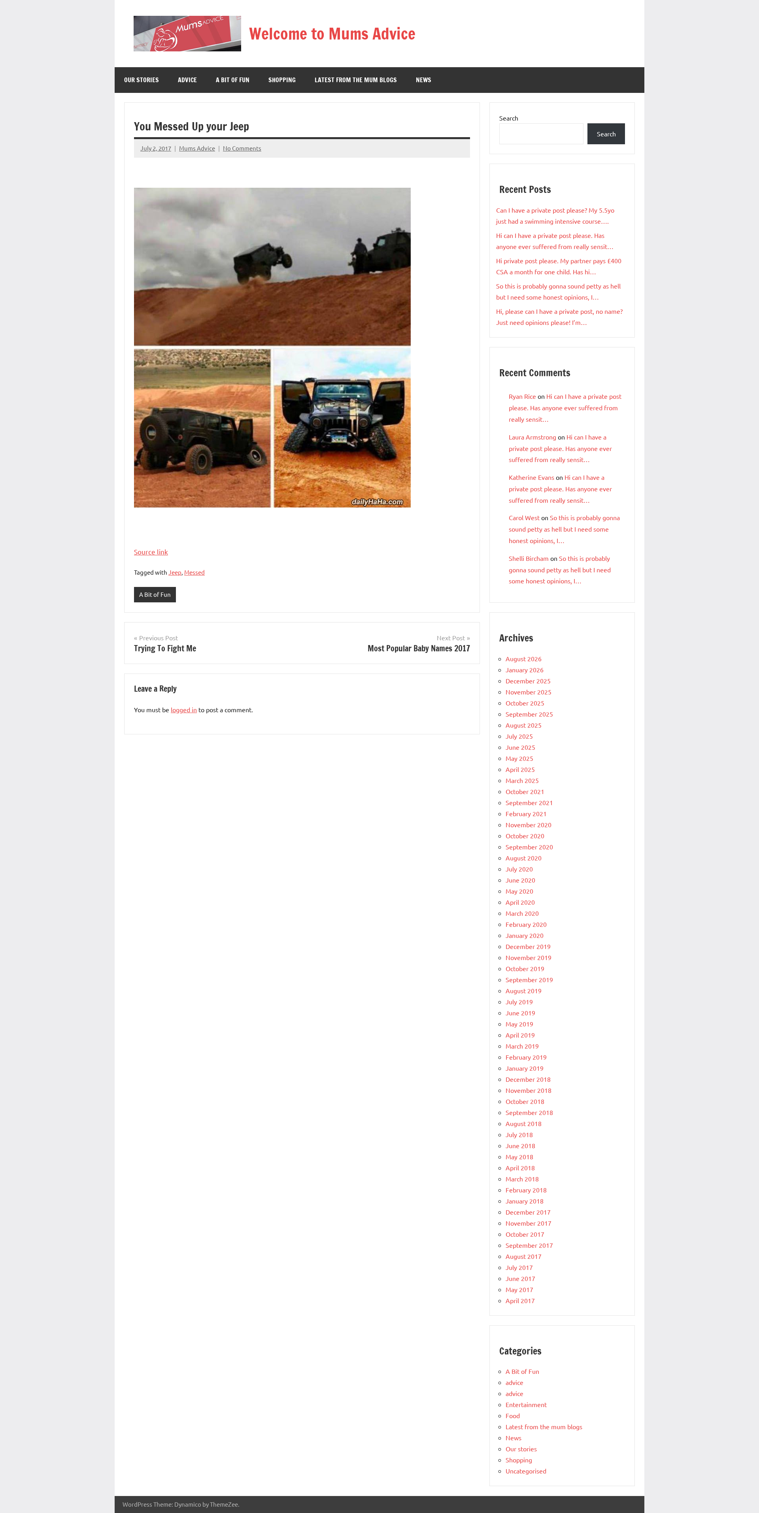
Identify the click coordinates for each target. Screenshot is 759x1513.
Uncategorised (526, 1471)
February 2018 (526, 1190)
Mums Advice (197, 148)
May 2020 (519, 891)
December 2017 (528, 1212)
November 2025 (528, 692)
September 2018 (529, 1112)
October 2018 (525, 1101)
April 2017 (520, 1300)
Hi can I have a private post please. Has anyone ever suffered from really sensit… (565, 407)
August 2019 (524, 990)
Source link (151, 551)
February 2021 (526, 813)
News (423, 79)
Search (508, 118)
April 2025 (520, 769)
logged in (184, 709)
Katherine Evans (531, 477)
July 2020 (519, 869)
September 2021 (529, 802)
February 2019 (526, 1057)
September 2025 (529, 714)
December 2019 (528, 946)
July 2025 (519, 736)
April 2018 (520, 1168)
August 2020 (524, 858)
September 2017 (529, 1245)
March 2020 (522, 913)
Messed (194, 572)
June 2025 (520, 747)
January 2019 (525, 1068)
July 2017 (519, 1267)
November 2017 (528, 1223)
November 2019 (528, 957)
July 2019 (519, 1002)
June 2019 (520, 1013)
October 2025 (525, 703)
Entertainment (526, 1404)
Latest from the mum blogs (356, 79)
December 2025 (528, 681)
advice (187, 79)
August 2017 (524, 1256)
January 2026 (525, 669)
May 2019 (519, 1024)
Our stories (141, 79)
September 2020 (529, 847)
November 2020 (528, 824)
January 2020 (525, 935)
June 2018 (520, 1145)
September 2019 (529, 979)
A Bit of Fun (232, 79)
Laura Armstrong (532, 437)
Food (513, 1415)
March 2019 (522, 1046)
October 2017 (525, 1234)
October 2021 (525, 791)
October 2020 (525, 836)
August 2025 (524, 725)
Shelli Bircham (529, 558)
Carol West (524, 517)
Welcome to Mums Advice (332, 33)
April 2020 (520, 902)
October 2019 (525, 968)
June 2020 (520, 880)
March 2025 (522, 780)
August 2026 (524, 658)
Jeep (174, 572)
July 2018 (519, 1134)
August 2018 (524, 1123)
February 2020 (526, 924)
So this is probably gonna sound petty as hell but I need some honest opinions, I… (564, 528)
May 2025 (519, 758)
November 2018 (528, 1090)
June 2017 (520, 1278)
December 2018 (528, 1079)
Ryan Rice (522, 396)
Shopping (282, 79)
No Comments (242, 148)
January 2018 (525, 1201)
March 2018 (522, 1179)
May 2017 (519, 1289)
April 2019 (520, 1035)
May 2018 (519, 1156)
